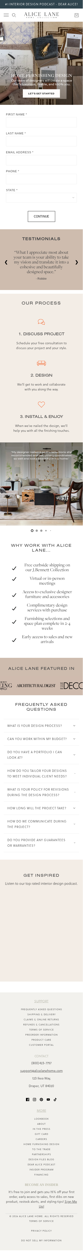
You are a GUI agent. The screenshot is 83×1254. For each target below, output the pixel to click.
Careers (41, 1139)
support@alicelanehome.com (41, 1070)
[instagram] (34, 1099)
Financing (41, 1174)
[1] (37, 530)
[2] (41, 530)
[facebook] (27, 1099)
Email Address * (20, 152)
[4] (50, 530)
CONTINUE (41, 216)
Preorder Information (41, 1034)
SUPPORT (41, 1001)
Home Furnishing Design (41, 1144)
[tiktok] (55, 1099)
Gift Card (41, 1134)
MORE (41, 1110)
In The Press (41, 1128)
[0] (32, 530)
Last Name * (16, 133)
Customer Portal (41, 1044)
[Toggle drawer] (6, 15)
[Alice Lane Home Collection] (41, 15)
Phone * (12, 171)
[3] (46, 530)
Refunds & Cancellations (41, 1024)
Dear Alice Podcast (41, 1164)
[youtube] (48, 1099)
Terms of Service (41, 1029)
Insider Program (41, 1169)
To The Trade (41, 1149)
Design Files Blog (41, 1159)
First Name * (16, 114)
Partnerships (41, 1154)
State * (12, 190)
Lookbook (41, 1118)
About (41, 1123)
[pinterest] (41, 1099)
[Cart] (76, 15)
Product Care (41, 1039)
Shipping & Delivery (41, 1014)
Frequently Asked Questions (41, 1009)
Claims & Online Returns (41, 1019)
